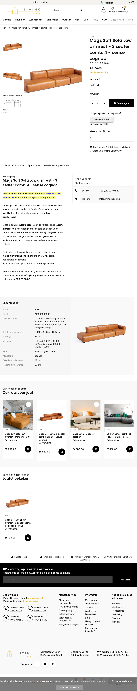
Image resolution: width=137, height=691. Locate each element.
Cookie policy (65, 610)
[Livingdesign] (24, 10)
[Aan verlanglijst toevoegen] (91, 138)
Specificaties (34, 165)
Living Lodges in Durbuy (93, 623)
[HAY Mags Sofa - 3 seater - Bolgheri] (85, 415)
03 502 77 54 (40, 611)
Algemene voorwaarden (65, 601)
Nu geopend (36, 598)
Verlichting (52, 19)
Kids (77, 19)
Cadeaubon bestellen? (91, 629)
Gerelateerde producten (56, 165)
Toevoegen (123, 103)
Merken (7, 19)
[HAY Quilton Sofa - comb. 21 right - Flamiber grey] (119, 415)
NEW (104, 19)
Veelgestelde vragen (69, 624)
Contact (89, 607)
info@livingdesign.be (109, 199)
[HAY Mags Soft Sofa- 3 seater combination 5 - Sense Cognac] (52, 415)
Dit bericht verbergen (122, 681)
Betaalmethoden (67, 614)
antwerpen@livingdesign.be (46, 620)
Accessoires (36, 19)
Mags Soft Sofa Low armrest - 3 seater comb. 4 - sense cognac (40, 28)
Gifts (85, 19)
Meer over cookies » (69, 687)
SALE (95, 19)
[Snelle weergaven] (28, 449)
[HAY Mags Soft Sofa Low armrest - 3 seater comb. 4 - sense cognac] (18, 501)
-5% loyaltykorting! (68, 606)
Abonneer (125, 580)
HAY (92, 36)
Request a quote (101, 119)
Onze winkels (117, 19)
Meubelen (20, 19)
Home (5, 28)
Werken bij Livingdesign (91, 612)
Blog (130, 19)
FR (133, 2)
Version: (95, 79)
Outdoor (66, 19)
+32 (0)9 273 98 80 (109, 190)
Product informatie (14, 165)
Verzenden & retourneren (65, 619)
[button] (12, 115)
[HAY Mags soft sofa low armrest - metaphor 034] (18, 415)
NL (130, 2)
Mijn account (91, 600)
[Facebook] (37, 664)
